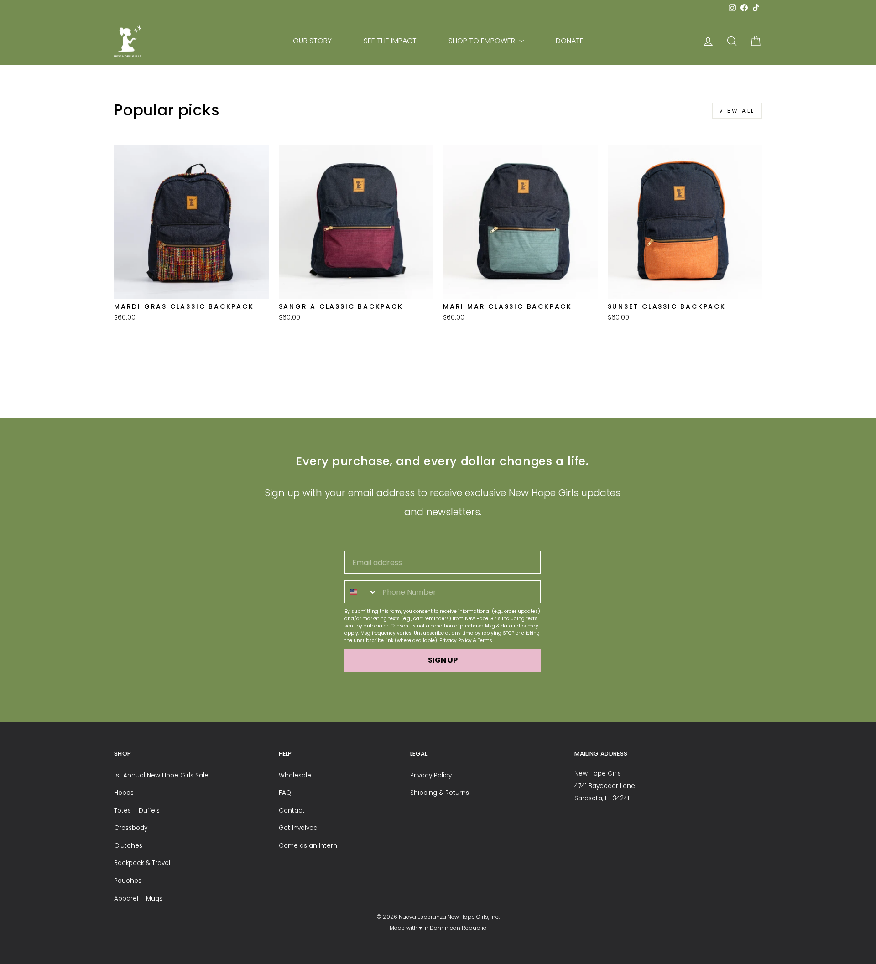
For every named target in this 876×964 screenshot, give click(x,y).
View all (737, 110)
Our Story (312, 41)
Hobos (124, 792)
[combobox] (361, 592)
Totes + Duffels (137, 810)
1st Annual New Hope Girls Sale (161, 775)
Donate (570, 41)
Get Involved (298, 828)
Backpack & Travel (142, 863)
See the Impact (390, 41)
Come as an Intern (308, 845)
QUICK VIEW (191, 286)
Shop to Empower (482, 41)
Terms (485, 640)
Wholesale (295, 775)
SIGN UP (443, 660)
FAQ (285, 792)
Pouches (127, 880)
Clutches (128, 845)
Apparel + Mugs (138, 898)
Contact (292, 810)
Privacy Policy (455, 640)
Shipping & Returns (439, 792)
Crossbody (130, 828)
